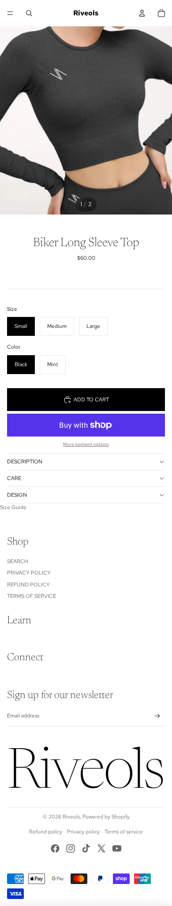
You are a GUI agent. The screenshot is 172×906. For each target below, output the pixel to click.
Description (24, 461)
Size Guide (13, 507)
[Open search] (29, 13)
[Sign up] (157, 716)
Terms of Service (31, 596)
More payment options (86, 444)
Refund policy (45, 831)
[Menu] (10, 13)
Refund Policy (28, 584)
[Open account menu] (142, 13)
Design (17, 494)
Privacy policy (83, 831)
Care (14, 478)
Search (17, 561)
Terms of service (124, 831)
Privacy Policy (29, 572)
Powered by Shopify (106, 816)
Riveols (71, 816)
